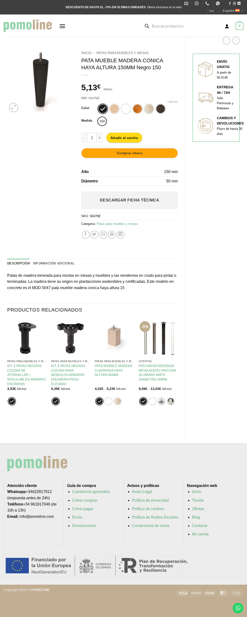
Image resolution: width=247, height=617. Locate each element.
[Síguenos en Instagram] (234, 3)
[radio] (103, 109)
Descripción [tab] (18, 263)
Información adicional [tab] (54, 263)
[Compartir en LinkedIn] (120, 235)
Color (85, 108)
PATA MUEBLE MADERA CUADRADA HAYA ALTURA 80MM (113, 370)
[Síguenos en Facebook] (229, 3)
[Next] (66, 79)
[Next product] (226, 40)
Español (228, 11)
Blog (196, 517)
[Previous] (14, 79)
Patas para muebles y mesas (122, 53)
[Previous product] (236, 40)
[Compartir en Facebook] (86, 235)
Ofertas (198, 509)
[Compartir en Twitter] (94, 235)
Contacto (199, 526)
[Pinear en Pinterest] (112, 235)
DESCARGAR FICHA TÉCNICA (129, 200)
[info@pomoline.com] (186, 3)
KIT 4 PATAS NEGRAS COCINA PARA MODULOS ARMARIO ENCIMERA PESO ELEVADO (68, 375)
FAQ (211, 11)
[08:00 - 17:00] (197, 3)
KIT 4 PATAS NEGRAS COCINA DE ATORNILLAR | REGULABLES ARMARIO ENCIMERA (26, 375)
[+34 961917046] (207, 3)
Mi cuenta (200, 534)
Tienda (198, 500)
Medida (86, 120)
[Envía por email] (103, 235)
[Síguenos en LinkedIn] (239, 3)
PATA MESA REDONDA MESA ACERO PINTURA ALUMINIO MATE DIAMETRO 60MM (157, 372)
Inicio (86, 53)
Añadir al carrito (124, 138)
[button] (62, 26)
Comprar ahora (129, 153)
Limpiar (172, 101)
